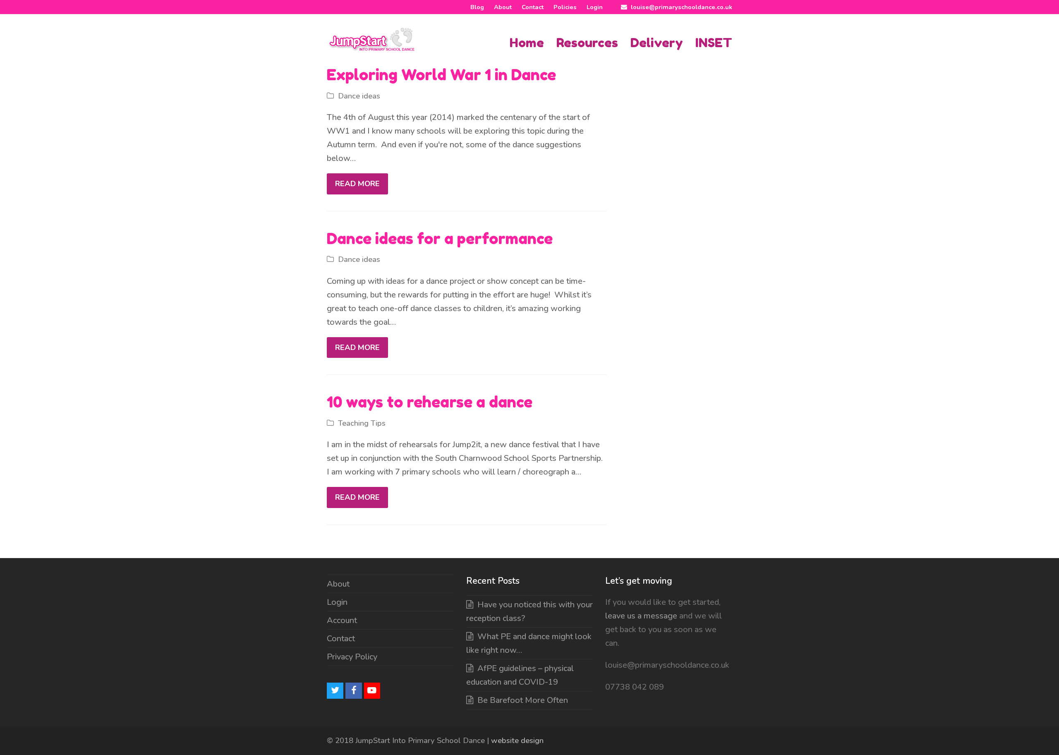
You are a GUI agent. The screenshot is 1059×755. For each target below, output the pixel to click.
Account (342, 620)
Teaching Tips (362, 423)
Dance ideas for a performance (440, 238)
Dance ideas (359, 96)
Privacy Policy (352, 656)
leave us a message (641, 615)
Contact (341, 638)
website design (517, 740)
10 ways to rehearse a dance (429, 402)
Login (337, 602)
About (338, 584)
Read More (357, 183)
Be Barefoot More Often (522, 700)
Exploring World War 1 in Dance (441, 74)
